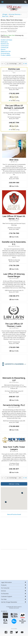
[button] (5, 502)
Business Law (5, 44)
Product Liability (6, 55)
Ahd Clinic (14, 159)
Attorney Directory (14, 14)
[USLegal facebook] (6, 632)
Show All (23, 58)
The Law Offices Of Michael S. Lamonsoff (14, 106)
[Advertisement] (14, 532)
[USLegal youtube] (22, 632)
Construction (5, 45)
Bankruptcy (4, 42)
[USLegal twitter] (17, 632)
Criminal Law (4, 47)
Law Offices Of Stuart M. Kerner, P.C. (14, 217)
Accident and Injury (6, 40)
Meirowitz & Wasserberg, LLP (14, 379)
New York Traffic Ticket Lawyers (14, 448)
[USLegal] (14, 6)
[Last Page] (26, 63)
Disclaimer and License (14, 608)
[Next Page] (24, 63)
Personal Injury (5, 53)
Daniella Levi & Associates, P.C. (14, 243)
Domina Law (14, 69)
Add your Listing (14, 484)
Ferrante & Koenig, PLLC (14, 405)
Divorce (3, 49)
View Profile (15, 97)
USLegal (4, 14)
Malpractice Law (6, 51)
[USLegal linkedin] (11, 632)
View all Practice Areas (14, 514)
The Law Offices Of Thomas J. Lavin (14, 324)
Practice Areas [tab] (12, 31)
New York (5, 16)
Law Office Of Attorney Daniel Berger (14, 275)
